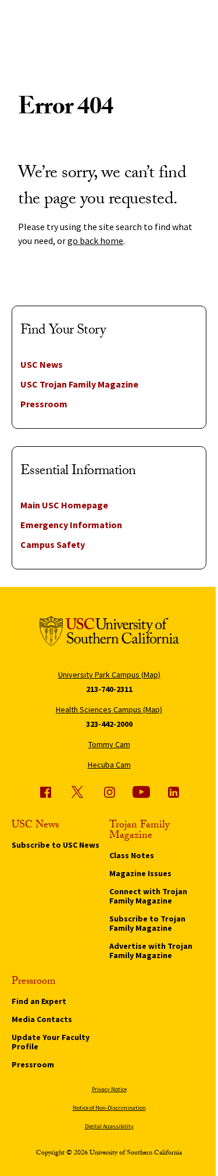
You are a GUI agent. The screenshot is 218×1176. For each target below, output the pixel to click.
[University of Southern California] (109, 633)
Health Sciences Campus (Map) (109, 709)
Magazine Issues (140, 873)
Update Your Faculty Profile (51, 1042)
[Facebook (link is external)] (45, 792)
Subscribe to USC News (55, 845)
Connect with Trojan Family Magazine (148, 896)
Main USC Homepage (64, 505)
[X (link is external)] (77, 792)
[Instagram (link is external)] (109, 792)
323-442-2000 (109, 724)
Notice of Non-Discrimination (109, 1108)
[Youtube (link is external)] (141, 792)
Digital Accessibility (109, 1126)
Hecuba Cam (109, 764)
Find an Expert (39, 1001)
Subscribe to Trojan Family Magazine (147, 923)
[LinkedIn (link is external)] (173, 792)
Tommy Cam (109, 744)
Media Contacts (42, 1019)
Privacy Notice (109, 1089)
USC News (41, 364)
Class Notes (131, 855)
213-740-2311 (109, 689)
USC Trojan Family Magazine (79, 384)
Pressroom (43, 404)
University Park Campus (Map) (109, 674)
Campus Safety (52, 544)
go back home (95, 240)
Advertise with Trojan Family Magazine (150, 950)
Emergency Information (71, 524)
